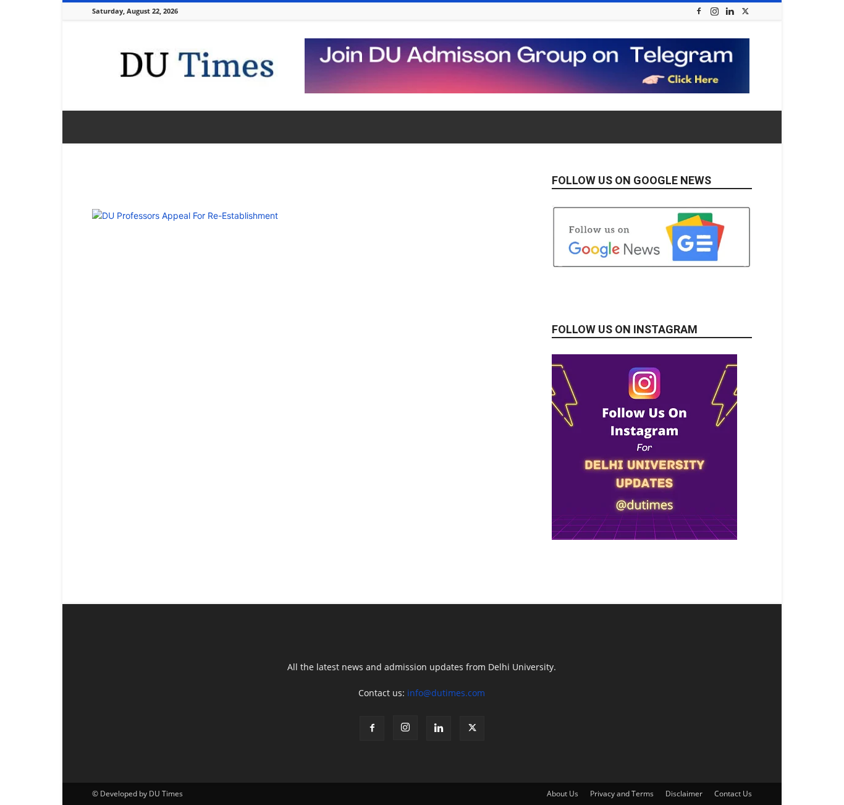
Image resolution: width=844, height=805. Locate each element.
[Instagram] (714, 10)
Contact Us (733, 793)
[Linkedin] (729, 10)
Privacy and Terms (622, 793)
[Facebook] (699, 10)
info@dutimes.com (446, 693)
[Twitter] (745, 10)
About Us (562, 793)
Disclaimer (684, 793)
